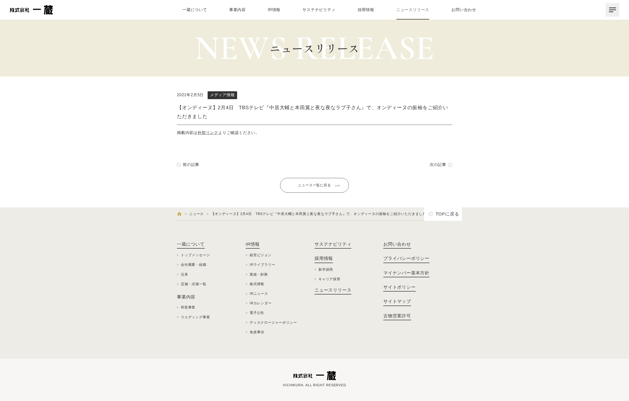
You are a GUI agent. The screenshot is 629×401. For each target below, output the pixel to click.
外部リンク (208, 133)
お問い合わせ (463, 10)
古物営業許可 (397, 315)
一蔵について (194, 10)
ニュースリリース (412, 10)
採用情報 (366, 10)
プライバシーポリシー (406, 258)
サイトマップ (397, 301)
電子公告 (257, 313)
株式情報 (257, 284)
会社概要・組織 (193, 265)
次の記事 (438, 164)
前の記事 (191, 164)
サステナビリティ (318, 10)
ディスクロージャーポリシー (273, 322)
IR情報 (274, 10)
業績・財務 (259, 274)
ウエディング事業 (195, 317)
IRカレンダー (261, 303)
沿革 (184, 274)
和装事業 (188, 307)
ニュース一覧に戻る (314, 185)
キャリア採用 (329, 279)
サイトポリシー (399, 287)
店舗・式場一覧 (193, 284)
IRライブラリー (262, 265)
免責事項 (257, 332)
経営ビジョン (261, 255)
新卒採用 (325, 269)
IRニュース (259, 293)
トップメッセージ (195, 255)
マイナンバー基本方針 (406, 272)
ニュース (196, 214)
